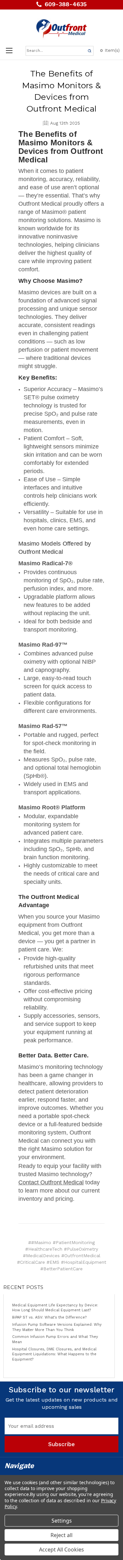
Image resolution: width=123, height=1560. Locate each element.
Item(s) (110, 50)
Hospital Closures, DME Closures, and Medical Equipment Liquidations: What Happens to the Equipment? (54, 1354)
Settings (61, 1520)
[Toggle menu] (9, 50)
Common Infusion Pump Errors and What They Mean (55, 1339)
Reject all (61, 1535)
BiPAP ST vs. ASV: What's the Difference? (49, 1317)
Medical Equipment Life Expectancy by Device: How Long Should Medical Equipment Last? (55, 1308)
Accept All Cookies (61, 1549)
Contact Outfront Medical (51, 1182)
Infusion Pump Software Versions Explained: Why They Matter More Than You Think (57, 1327)
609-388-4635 (66, 4)
